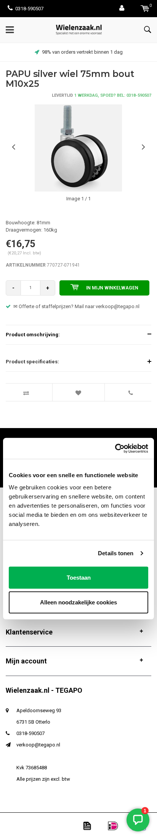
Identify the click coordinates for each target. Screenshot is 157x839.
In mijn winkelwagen (112, 288)
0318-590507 (29, 8)
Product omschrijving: (33, 334)
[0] (145, 8)
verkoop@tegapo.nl (38, 745)
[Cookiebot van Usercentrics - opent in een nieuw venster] (115, 448)
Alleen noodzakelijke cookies (78, 602)
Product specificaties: (32, 361)
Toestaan (79, 577)
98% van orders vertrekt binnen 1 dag (82, 52)
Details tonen (115, 553)
